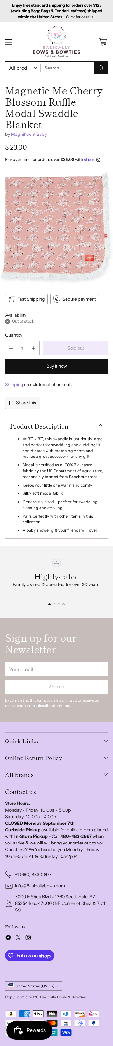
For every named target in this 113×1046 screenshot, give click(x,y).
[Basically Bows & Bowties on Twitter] (18, 938)
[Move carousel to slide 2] (54, 604)
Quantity (13, 335)
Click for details (79, 17)
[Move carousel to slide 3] (59, 604)
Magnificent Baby (29, 134)
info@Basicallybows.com (40, 886)
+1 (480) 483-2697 (33, 874)
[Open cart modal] (102, 41)
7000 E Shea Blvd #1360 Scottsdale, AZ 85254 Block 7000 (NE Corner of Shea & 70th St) (60, 903)
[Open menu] (8, 41)
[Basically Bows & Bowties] (56, 41)
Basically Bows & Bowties (63, 997)
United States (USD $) (35, 986)
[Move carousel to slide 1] (49, 604)
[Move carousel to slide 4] (63, 604)
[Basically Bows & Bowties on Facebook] (8, 938)
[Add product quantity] (33, 348)
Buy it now (56, 366)
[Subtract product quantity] (11, 348)
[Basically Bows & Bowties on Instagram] (28, 938)
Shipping (14, 384)
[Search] (101, 67)
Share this (26, 403)
